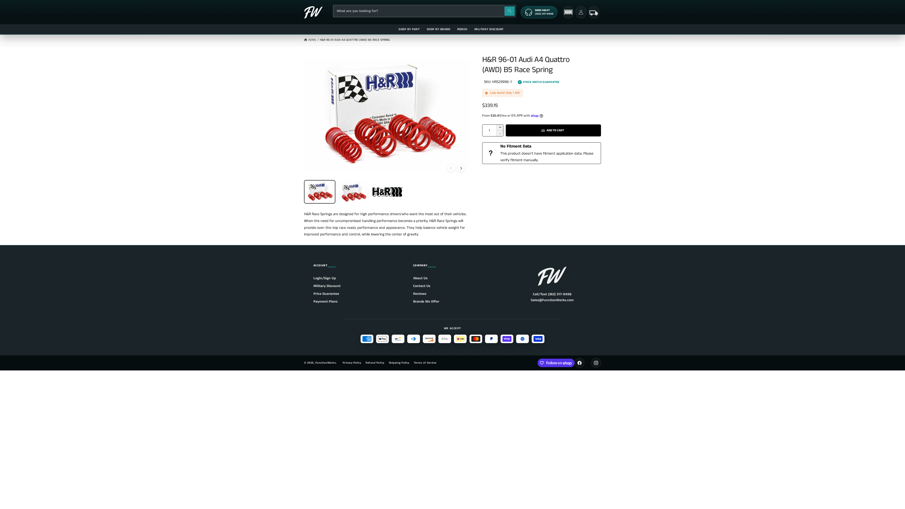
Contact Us (421, 285)
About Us (420, 278)
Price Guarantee (326, 293)
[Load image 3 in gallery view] (387, 192)
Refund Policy (375, 363)
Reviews (419, 293)
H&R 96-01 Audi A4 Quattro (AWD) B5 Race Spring (355, 40)
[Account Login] (581, 12)
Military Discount (327, 285)
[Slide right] (461, 168)
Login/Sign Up (324, 278)
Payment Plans (325, 301)
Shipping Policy (399, 363)
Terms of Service (425, 363)
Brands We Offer (426, 301)
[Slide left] (451, 168)
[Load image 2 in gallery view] (353, 192)
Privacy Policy (352, 363)
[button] (568, 12)
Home (312, 40)
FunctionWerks (325, 363)
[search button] (510, 11)
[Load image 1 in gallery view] (319, 192)
